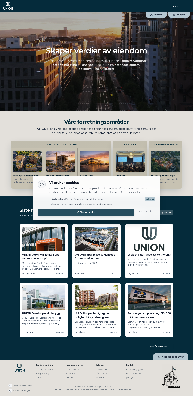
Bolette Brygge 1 (134, 369)
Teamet (69, 377)
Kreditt (38, 377)
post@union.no (133, 377)
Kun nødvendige (146, 211)
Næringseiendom (44, 369)
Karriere (100, 377)
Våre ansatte (102, 373)
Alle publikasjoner (158, 212)
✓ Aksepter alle (86, 212)
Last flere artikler (159, 346)
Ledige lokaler (73, 369)
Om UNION (101, 369)
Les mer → (60, 273)
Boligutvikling (42, 373)
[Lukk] (155, 180)
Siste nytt (70, 373)
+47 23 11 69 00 (133, 373)
